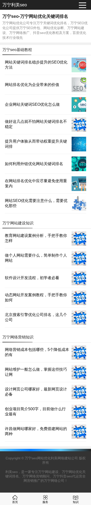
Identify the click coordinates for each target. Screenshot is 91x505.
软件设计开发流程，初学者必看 (32, 278)
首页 (15, 502)
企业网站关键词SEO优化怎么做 (32, 104)
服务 (45, 502)
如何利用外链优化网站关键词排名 (34, 164)
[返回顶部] (81, 449)
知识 (76, 502)
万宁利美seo (14, 4)
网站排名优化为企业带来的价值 (32, 85)
